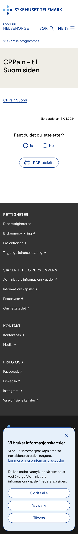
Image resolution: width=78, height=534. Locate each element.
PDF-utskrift (43, 162)
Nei (52, 145)
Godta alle (39, 493)
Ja (31, 145)
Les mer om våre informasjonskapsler (36, 460)
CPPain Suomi (15, 100)
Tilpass (39, 517)
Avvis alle (39, 505)
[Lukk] (66, 435)
